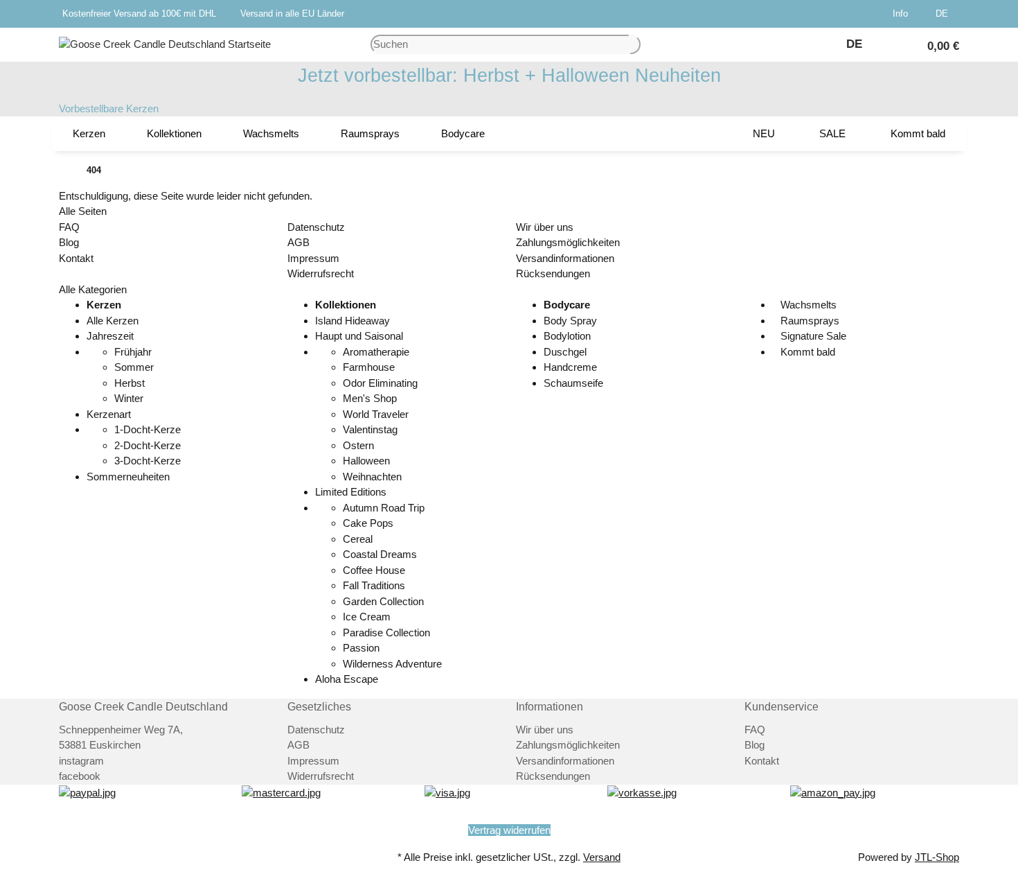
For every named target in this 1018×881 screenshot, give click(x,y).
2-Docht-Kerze (147, 445)
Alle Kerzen (113, 320)
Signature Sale (812, 336)
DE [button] (943, 13)
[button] (903, 14)
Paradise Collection (386, 632)
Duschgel (565, 352)
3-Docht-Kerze (147, 460)
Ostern (358, 445)
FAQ (69, 227)
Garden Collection (383, 601)
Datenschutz (316, 227)
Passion (361, 648)
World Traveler (376, 414)
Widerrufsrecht (320, 273)
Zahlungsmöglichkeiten (568, 242)
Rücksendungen (553, 273)
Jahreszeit (110, 336)
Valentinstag (370, 429)
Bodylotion (567, 336)
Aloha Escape (346, 679)
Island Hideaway (352, 320)
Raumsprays (808, 320)
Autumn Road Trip (384, 508)
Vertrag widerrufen (509, 830)
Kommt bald (806, 352)
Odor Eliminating (380, 383)
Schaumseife (573, 383)
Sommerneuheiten (128, 476)
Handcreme (570, 367)
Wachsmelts (807, 305)
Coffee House (374, 570)
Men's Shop (370, 398)
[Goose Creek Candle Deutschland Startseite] (165, 43)
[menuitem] (89, 133)
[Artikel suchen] (635, 45)
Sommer (134, 367)
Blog (69, 242)
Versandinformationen (565, 258)
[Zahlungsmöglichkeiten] (87, 792)
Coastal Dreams (380, 554)
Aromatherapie (376, 352)
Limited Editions (350, 492)
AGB (298, 242)
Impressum (313, 258)
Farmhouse (369, 367)
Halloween (366, 460)
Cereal (358, 539)
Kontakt (76, 258)
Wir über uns (544, 227)
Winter (128, 398)
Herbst (129, 383)
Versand (601, 857)
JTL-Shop (937, 857)
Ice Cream (367, 616)
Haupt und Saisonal (359, 336)
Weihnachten (372, 476)
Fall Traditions (374, 585)
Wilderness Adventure (392, 664)
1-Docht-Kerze (147, 429)
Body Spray (570, 320)
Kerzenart (109, 414)
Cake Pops (368, 523)
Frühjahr (133, 352)
